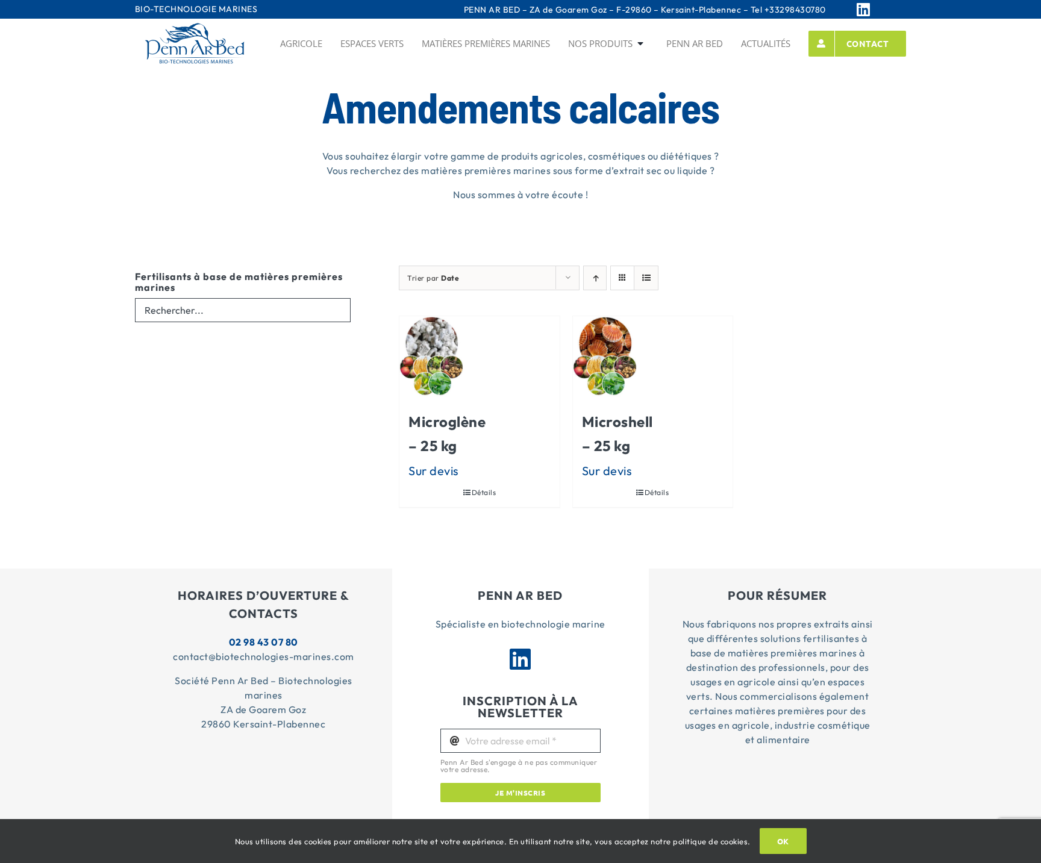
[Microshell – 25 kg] (605, 356)
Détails (484, 492)
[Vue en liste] (646, 278)
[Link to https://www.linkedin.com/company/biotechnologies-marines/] (878, 9)
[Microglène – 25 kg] (431, 356)
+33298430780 (795, 9)
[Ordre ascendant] (595, 278)
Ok (783, 841)
